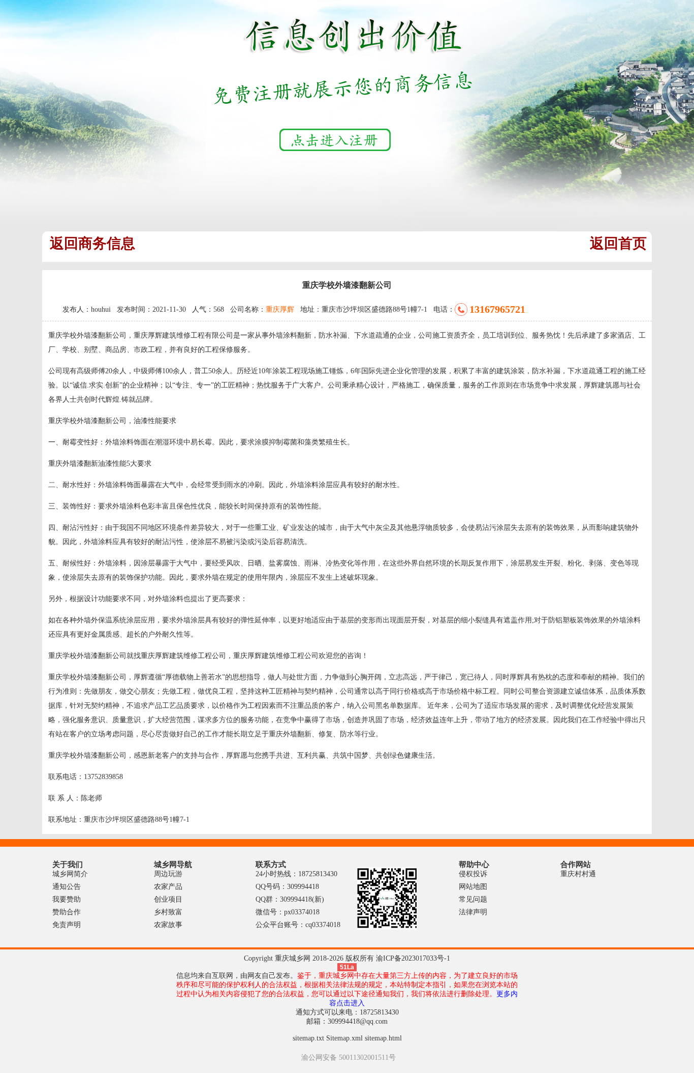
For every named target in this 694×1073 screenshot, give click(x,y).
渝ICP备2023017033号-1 (413, 958)
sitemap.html (383, 1038)
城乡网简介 (70, 874)
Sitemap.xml (344, 1038)
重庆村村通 (578, 874)
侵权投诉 (473, 874)
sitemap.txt (308, 1038)
